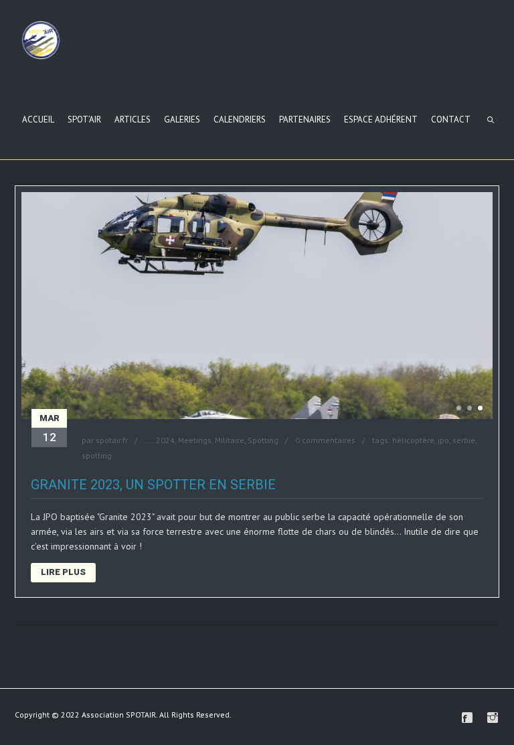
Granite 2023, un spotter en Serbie (153, 485)
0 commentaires (325, 440)
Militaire (229, 440)
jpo (443, 440)
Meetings (194, 440)
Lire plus (63, 572)
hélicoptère (413, 440)
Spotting (263, 440)
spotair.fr (112, 440)
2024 (165, 440)
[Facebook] (467, 717)
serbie (463, 440)
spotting (97, 455)
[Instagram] (492, 717)
